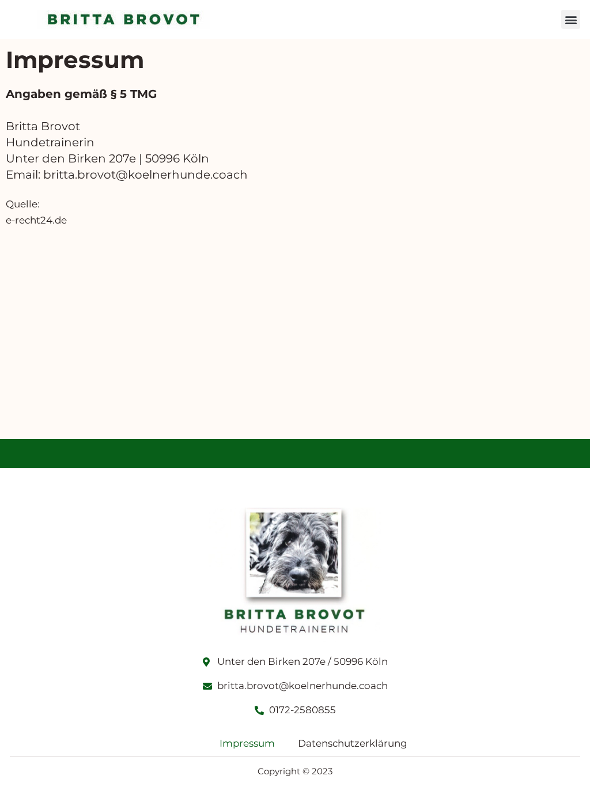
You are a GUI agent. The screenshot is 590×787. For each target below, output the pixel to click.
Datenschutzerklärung (352, 743)
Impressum (247, 743)
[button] (570, 19)
